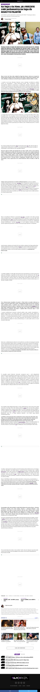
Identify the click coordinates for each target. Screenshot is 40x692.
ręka (27, 145)
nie (38, 274)
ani (13, 411)
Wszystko (31, 482)
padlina (3, 518)
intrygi (20, 246)
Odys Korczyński (8, 19)
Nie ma (34, 185)
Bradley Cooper (21, 471)
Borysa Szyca (3, 471)
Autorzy (20, 685)
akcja (27, 187)
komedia (34, 306)
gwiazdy (24, 407)
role (16, 424)
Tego (12, 219)
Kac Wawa (37, 512)
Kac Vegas (19, 183)
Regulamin (28, 685)
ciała (15, 474)
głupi (17, 145)
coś (20, 89)
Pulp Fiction (31, 88)
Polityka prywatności (13, 685)
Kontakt (24, 685)
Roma (14, 410)
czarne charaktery (21, 421)
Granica (19, 189)
